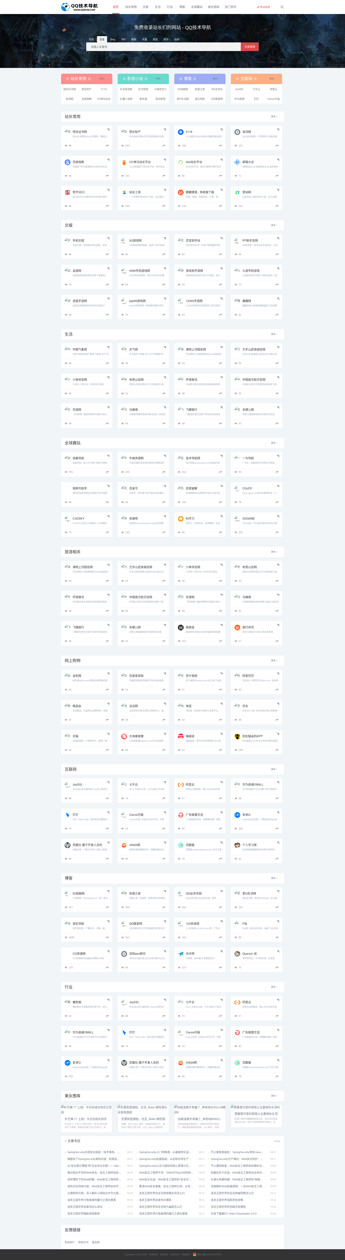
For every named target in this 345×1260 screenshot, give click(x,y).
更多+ (102, 78)
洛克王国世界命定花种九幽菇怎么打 (160, 1206)
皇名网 (103, 1242)
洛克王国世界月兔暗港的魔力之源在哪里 (91, 1199)
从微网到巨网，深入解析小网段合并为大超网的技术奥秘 (94, 1193)
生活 (161, 6)
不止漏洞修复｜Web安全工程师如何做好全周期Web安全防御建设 (238, 1165)
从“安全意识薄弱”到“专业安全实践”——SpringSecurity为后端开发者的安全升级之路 (94, 1165)
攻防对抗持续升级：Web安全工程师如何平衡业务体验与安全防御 (94, 1186)
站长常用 (131, 6)
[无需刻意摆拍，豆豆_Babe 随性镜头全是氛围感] (143, 1112)
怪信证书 (88, 1242)
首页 (116, 6)
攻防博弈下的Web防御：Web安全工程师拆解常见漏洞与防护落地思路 (94, 1179)
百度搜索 (249, 46)
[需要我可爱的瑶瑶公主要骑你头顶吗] (255, 1107)
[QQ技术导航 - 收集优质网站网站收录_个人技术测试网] (81, 7)
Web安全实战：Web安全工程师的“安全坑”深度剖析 (166, 1179)
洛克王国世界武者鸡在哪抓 (155, 1199)
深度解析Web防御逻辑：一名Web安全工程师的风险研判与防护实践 (238, 1186)
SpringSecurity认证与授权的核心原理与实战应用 (166, 1165)
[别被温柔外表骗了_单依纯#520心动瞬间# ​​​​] (200, 1112)
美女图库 (222, 6)
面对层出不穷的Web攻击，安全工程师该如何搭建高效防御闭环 (94, 1172)
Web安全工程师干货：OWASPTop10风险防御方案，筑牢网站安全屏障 (166, 1172)
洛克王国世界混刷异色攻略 (227, 1199)
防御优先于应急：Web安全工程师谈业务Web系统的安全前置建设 (238, 1172)
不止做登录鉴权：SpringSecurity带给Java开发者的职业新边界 (238, 1152)
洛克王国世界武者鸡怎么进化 (84, 1206)
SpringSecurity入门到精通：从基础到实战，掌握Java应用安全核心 (166, 1152)
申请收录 (265, 7)
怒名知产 (72, 1242)
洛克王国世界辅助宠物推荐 (83, 1213)
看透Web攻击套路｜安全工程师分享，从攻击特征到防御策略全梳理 (166, 1186)
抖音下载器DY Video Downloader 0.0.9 (234, 1213)
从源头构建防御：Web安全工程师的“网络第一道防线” (238, 1179)
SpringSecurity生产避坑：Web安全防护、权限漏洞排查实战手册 (238, 1158)
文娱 (145, 6)
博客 (191, 6)
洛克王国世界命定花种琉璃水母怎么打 (162, 1193)
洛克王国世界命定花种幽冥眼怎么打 (232, 1193)
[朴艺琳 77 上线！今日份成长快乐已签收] (86, 1112)
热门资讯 (239, 6)
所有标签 (153, 1254)
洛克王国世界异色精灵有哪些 (228, 1206)
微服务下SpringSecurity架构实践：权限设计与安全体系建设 (94, 1158)
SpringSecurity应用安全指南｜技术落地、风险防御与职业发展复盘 (94, 1152)
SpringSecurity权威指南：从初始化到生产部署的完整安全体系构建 (166, 1158)
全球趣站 (205, 6)
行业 (176, 6)
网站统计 (186, 1254)
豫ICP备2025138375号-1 (209, 1254)
